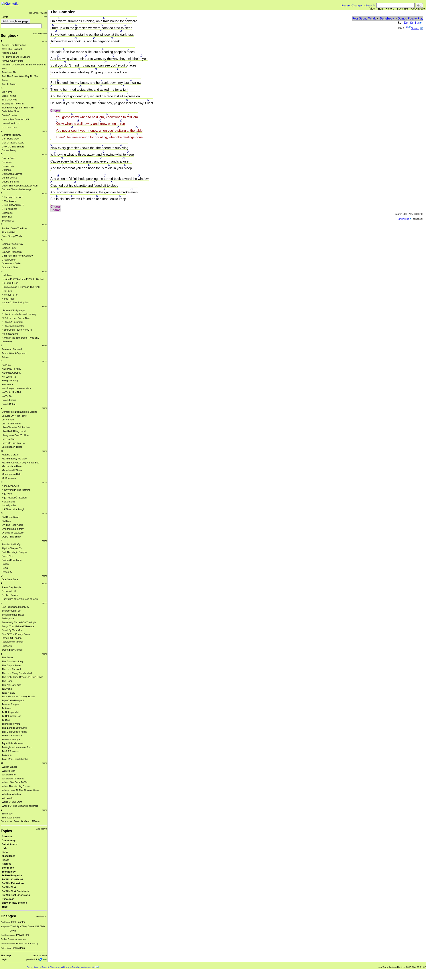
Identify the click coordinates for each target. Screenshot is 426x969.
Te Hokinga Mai (10, 712)
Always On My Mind (12, 60)
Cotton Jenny (9, 150)
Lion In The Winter (11, 423)
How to (4, 17)
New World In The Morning (16, 489)
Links (5, 852)
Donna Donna (9, 177)
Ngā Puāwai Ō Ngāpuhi (14, 497)
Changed (8, 916)
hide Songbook (40, 33)
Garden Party (9, 248)
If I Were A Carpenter (13, 326)
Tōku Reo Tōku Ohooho (15, 759)
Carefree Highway (11, 134)
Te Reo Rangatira (12, 875)
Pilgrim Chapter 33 (12, 548)
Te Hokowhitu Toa (11, 716)
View (372, 8)
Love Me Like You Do (13, 443)
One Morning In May (13, 529)
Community (9, 840)
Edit (380, 8)
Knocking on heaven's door (16, 388)
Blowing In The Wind (13, 103)
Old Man (6, 521)
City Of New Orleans (13, 142)
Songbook (9, 35)
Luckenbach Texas (12, 446)
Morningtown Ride (11, 474)
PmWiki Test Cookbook (15, 891)
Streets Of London (12, 638)
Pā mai (5, 564)
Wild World (7, 798)
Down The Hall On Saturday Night (20, 185)
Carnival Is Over (11, 138)
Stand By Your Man (12, 630)
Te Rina (6, 720)
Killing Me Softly (10, 380)
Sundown (7, 646)
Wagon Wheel (9, 766)
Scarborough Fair (11, 610)
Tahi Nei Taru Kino (11, 685)
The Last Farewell (11, 669)
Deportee (7, 162)
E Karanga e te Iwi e (12, 197)
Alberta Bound (9, 52)
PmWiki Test (9, 887)
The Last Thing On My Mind (17, 673)
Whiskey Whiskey (11, 794)
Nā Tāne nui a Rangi (13, 509)
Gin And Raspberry (12, 252)
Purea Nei (7, 556)
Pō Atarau (7, 571)
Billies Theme (9, 95)
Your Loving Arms (11, 817)
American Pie (9, 72)
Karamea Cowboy (11, 372)
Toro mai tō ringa (11, 739)
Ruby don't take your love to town (20, 599)
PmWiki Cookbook (12, 879)
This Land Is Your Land (14, 727)
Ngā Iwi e (7, 493)
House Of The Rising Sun (15, 302)
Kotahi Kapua (9, 400)
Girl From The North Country (17, 255)
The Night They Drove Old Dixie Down (22, 677)
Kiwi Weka (7, 384)
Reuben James (10, 595)
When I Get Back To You (15, 782)
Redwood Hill (9, 591)
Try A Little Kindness (13, 743)
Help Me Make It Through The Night (21, 287)
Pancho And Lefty (11, 544)
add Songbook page (38, 13)
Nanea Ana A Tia (10, 485)
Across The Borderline (14, 45)
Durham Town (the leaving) (16, 189)
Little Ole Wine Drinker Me (16, 427)
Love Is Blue (8, 439)
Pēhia (5, 568)
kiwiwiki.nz (403, 219)
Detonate (7, 170)
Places (5, 860)
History (390, 8)
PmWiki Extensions (13, 883)
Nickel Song (8, 501)
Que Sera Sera (10, 579)
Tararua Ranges (10, 704)
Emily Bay (7, 216)
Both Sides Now (10, 111)
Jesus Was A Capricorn (14, 353)
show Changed (41, 916)
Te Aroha (6, 708)
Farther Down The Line (14, 228)
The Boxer (7, 657)
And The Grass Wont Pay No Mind (20, 76)
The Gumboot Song (12, 661)
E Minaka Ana (9, 201)
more (44, 41)
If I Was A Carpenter (12, 322)
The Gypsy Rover (11, 665)
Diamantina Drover (12, 174)
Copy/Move (418, 8)
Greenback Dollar (11, 263)
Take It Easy (8, 692)
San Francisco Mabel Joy (15, 607)
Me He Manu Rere (12, 466)
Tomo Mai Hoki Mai (12, 735)
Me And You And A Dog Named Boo (20, 462)
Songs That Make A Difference (18, 626)
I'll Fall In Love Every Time (16, 318)
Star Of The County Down (16, 634)
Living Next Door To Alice (15, 435)
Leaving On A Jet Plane (14, 415)
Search (370, 5)
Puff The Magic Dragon (14, 552)
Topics (6, 831)
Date (16, 821)
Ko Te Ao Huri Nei (11, 392)
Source (415, 28)
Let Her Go (8, 419)
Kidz (4, 848)
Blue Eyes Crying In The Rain (18, 107)
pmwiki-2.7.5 (32, 959)
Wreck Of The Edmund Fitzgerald (20, 805)
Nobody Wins (9, 505)
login (4, 959)
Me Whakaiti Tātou (12, 470)
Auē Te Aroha (9, 84)
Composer (6, 821)
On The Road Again (12, 525)
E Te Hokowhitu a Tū (13, 205)
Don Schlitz (411, 22)
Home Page (8, 298)
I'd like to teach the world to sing (19, 314)
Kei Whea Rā (9, 376)
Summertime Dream (12, 642)
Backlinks (402, 8)
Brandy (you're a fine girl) (15, 119)
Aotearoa (7, 836)
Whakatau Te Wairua (13, 778)
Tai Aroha (7, 688)
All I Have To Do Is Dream (16, 56)
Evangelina (8, 220)
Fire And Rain (9, 232)
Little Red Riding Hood (14, 431)
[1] (406, 27)
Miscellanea (8, 856)
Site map (6, 955)
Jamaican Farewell (12, 349)
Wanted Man (8, 770)
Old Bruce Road (10, 517)
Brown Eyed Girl (10, 123)
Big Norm (7, 91)
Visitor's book (40, 955)
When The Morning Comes (16, 786)
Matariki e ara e (10, 454)
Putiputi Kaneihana (12, 560)
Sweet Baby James (12, 649)
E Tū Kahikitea (9, 209)
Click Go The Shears (13, 146)
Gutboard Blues (10, 267)
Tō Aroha (7, 755)
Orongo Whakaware (13, 532)
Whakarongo (9, 774)
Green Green (9, 259)
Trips (5, 906)
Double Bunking (10, 181)
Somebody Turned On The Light (19, 622)
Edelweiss (7, 213)
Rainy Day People (11, 587)
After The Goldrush (12, 49)
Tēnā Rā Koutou (10, 751)
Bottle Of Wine (9, 115)
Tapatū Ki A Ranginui (13, 700)
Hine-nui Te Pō (10, 294)
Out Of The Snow (11, 536)
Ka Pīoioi (6, 365)
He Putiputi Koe (10, 283)
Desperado (8, 166)
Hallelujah (7, 275)
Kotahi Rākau (9, 404)
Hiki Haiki (7, 291)
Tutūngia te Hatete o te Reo (16, 747)
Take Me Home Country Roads (18, 696)
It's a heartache (10, 333)
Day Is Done (8, 158)
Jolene (5, 357)
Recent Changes (352, 5)
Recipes (6, 863)
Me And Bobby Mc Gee (14, 458)
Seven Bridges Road (13, 614)
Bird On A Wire (9, 99)
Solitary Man (8, 618)
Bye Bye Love (9, 127)
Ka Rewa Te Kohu (11, 368)
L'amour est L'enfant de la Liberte (19, 411)
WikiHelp (65, 967)
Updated (25, 821)
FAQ (45, 17)
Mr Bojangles (9, 478)
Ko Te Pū (7, 396)
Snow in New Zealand (14, 902)
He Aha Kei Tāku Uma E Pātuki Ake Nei (23, 279)
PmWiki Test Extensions (16, 895)
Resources (8, 899)
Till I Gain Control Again (14, 731)
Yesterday (7, 813)
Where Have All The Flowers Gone (20, 790)
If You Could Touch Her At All (17, 329)
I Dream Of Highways (13, 310)
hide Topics (41, 829)
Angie (5, 80)
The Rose (7, 681)
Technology (9, 871)
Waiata (35, 821)
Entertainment (10, 844)
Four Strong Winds (12, 236)
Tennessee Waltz (11, 723)
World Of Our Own (12, 801)
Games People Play (12, 244)
